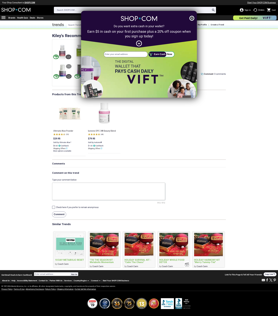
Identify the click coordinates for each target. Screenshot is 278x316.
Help (13, 281)
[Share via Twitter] (270, 280)
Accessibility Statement (27, 281)
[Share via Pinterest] (274, 280)
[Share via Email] (263, 281)
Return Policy (50, 289)
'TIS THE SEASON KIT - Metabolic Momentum (102, 261)
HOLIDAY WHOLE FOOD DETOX (171, 261)
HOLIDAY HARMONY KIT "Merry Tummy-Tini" (207, 261)
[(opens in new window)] (183, 303)
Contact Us (43, 281)
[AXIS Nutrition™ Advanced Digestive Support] (80, 51)
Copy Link (270, 274)
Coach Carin (63, 264)
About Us (6, 281)
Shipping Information (65, 289)
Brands (11, 18)
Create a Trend (217, 25)
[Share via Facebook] (267, 280)
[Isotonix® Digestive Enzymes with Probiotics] (62, 71)
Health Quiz (22, 18)
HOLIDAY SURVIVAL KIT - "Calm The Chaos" (138, 261)
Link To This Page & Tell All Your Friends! (243, 275)
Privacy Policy (6, 289)
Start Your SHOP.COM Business (261, 3)
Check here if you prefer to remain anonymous (77, 207)
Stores (40, 18)
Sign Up (74, 274)
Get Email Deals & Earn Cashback (16, 275)
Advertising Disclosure (35, 289)
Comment (208, 74)
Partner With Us (56, 281)
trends (58, 24)
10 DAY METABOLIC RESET (69, 260)
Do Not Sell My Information (85, 289)
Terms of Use (19, 289)
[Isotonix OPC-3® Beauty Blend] (62, 51)
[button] (81, 281)
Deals (32, 18)
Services (68, 281)
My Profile (202, 25)
